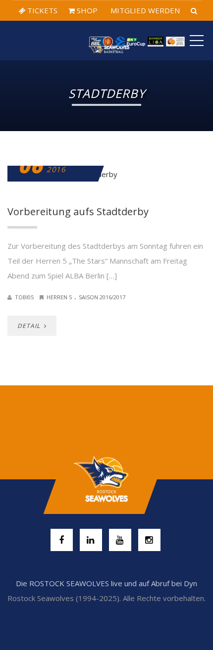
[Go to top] (106, 479)
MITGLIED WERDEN (144, 10)
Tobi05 (24, 297)
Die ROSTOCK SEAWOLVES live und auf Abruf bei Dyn (106, 583)
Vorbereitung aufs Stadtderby (78, 211)
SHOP (86, 10)
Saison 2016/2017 (102, 297)
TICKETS (41, 10)
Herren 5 (59, 297)
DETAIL (29, 326)
